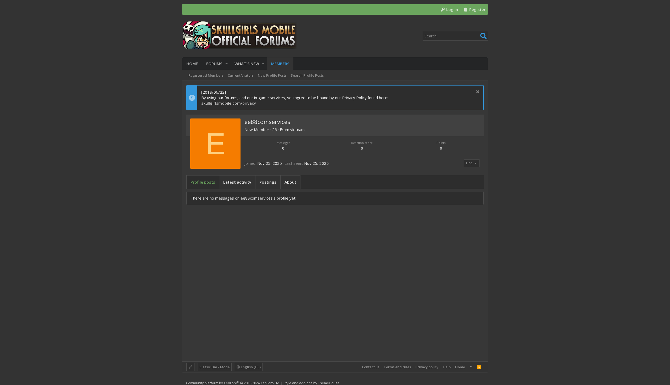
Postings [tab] (267, 182)
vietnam (297, 129)
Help (447, 367)
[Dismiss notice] (477, 92)
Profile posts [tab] (203, 182)
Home (460, 367)
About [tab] (290, 182)
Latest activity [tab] (237, 182)
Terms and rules (397, 367)
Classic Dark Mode (214, 367)
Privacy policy (426, 367)
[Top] (471, 367)
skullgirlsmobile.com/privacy (228, 103)
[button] (226, 63)
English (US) (250, 367)
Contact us (370, 367)
